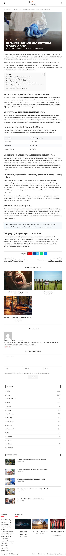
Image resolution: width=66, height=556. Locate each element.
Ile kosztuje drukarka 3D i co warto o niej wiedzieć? (32, 489)
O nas (33, 554)
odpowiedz (7, 347)
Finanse (16, 9)
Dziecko (33, 444)
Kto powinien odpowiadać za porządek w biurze (19, 77)
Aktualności (33, 447)
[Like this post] (30, 253)
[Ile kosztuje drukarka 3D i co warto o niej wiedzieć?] (10, 491)
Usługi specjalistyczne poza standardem (17, 88)
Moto (33, 402)
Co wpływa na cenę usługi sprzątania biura (18, 79)
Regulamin (41, 554)
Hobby (33, 406)
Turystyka (33, 425)
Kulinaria (33, 436)
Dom (33, 395)
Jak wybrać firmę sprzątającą (14, 87)
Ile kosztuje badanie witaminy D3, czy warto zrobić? (32, 469)
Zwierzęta (33, 417)
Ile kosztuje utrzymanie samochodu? (23, 533)
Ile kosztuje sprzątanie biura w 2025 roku (17, 81)
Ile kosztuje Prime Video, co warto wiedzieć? (30, 499)
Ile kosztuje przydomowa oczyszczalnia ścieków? (31, 459)
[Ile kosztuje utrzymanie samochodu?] (23, 524)
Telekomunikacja (33, 429)
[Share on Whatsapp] (41, 253)
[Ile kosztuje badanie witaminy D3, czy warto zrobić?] (10, 472)
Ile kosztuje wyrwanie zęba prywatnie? (18, 292)
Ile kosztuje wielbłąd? (40, 531)
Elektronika (33, 414)
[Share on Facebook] (34, 253)
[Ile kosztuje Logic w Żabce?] (57, 524)
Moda (33, 432)
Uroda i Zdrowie (33, 399)
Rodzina (33, 440)
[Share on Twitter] (37, 253)
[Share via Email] (45, 253)
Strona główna (7, 9)
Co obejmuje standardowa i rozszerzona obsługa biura (21, 83)
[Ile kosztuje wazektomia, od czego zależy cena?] (10, 481)
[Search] (61, 3)
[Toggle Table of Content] (42, 74)
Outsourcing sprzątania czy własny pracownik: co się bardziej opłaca (25, 85)
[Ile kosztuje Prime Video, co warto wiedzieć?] (10, 501)
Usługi (33, 391)
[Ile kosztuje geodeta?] (48, 280)
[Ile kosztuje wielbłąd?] (40, 524)
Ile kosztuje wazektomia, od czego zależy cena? (31, 479)
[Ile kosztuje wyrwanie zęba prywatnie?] (18, 280)
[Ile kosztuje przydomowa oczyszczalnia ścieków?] (10, 462)
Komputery (33, 421)
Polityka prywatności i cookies (56, 554)
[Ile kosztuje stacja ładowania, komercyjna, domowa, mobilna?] (18, 305)
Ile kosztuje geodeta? (48, 292)
